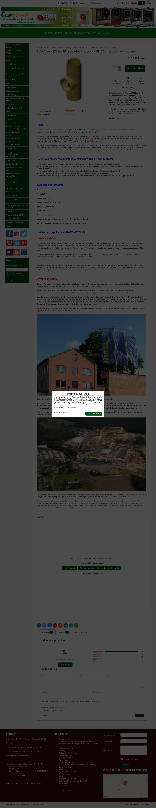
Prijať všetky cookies (94, 414)
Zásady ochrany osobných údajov (65, 407)
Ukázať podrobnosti (60, 412)
